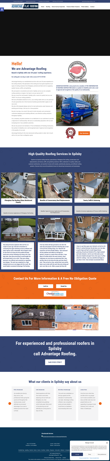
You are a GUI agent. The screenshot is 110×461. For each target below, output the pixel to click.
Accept (77, 454)
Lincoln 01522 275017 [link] (18, 1)
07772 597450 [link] (41, 77)
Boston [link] (35, 450)
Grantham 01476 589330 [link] (44, 1)
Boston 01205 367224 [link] (30, 1)
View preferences (102, 454)
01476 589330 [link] (34, 445)
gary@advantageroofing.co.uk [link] (88, 1)
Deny (89, 454)
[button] (107, 443)
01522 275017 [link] (57, 443)
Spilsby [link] (47, 450)
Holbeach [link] (62, 450)
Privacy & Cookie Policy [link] (84, 458)
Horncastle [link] (57, 450)
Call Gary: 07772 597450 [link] (58, 1)
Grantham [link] (43, 450)
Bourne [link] (38, 450)
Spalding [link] (27, 450)
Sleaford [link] (31, 450)
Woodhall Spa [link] (21, 450)
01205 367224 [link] (57, 445)
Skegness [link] (52, 450)
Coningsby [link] (67, 450)
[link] (2, 9)
